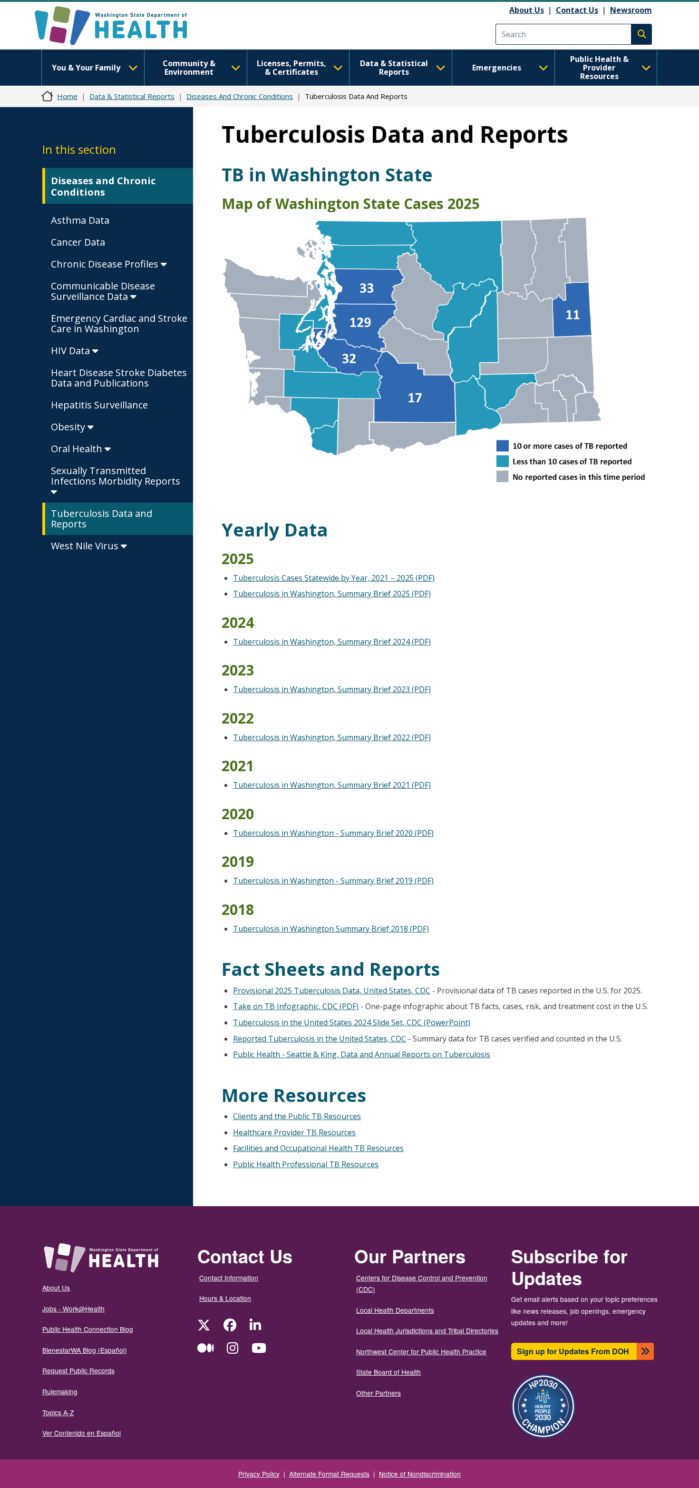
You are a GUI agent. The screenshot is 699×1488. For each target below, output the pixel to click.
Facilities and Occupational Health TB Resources (318, 1148)
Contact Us (577, 10)
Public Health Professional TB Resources (306, 1164)
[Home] (119, 26)
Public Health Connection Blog (87, 1329)
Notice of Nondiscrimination (420, 1473)
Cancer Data (78, 242)
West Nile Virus (86, 545)
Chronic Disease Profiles (106, 264)
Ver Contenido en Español (81, 1433)
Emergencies (496, 67)
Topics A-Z (58, 1412)
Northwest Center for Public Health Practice (421, 1351)
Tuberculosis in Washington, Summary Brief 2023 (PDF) (332, 689)
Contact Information (228, 1277)
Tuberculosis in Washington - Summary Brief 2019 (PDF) (333, 880)
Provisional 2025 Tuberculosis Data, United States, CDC (331, 990)
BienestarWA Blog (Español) (84, 1350)
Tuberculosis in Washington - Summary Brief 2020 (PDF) (333, 833)
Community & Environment (189, 67)
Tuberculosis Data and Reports (101, 518)
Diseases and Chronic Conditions (103, 186)
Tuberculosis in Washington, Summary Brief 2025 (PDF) (332, 593)
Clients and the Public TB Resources (297, 1116)
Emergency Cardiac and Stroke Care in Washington (119, 323)
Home (67, 96)
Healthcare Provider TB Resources (294, 1132)
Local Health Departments (395, 1310)
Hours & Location (225, 1298)
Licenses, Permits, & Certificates (291, 67)
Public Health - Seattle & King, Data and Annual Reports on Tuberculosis (361, 1054)
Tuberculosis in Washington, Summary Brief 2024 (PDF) (332, 641)
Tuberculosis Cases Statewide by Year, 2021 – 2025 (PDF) (334, 578)
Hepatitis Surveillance (99, 404)
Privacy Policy (259, 1473)
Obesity (69, 426)
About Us (526, 10)
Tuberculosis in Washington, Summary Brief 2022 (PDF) (332, 737)
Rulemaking (60, 1391)
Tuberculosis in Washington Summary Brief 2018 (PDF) (331, 928)
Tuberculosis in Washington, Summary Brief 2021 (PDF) (332, 785)
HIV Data (71, 350)
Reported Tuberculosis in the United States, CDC (319, 1038)
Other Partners (378, 1393)
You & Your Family (86, 67)
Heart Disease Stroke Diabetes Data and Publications (119, 377)
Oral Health (78, 448)
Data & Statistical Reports (394, 67)
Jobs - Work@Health (73, 1308)
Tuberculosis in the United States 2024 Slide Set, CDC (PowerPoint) (351, 1022)
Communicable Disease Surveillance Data (103, 291)
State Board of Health (388, 1372)
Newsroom (631, 10)
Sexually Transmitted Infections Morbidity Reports (115, 475)
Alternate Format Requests (329, 1473)
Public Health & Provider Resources (599, 67)
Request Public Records (78, 1370)
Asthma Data (80, 220)
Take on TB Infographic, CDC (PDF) (296, 1006)
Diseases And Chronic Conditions (239, 96)
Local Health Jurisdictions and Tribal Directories (427, 1330)
